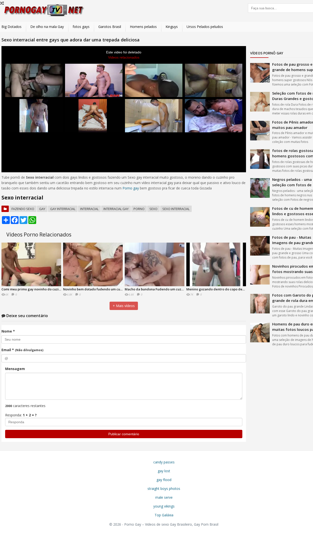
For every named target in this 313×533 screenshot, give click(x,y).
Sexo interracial (176, 209)
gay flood (163, 479)
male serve (164, 497)
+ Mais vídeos (124, 305)
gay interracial (62, 209)
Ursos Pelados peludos (205, 26)
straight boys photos (163, 488)
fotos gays (81, 26)
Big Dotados (11, 26)
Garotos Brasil (109, 26)
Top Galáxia (164, 515)
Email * (22, 349)
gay (42, 209)
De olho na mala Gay (47, 26)
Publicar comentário (123, 434)
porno (139, 209)
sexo (153, 209)
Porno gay (131, 188)
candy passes (164, 462)
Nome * (8, 331)
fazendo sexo (22, 209)
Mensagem (15, 368)
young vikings (164, 506)
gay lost (164, 471)
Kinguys (172, 26)
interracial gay (116, 209)
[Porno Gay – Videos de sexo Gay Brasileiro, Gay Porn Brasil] (43, 15)
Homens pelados (143, 26)
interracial (89, 209)
